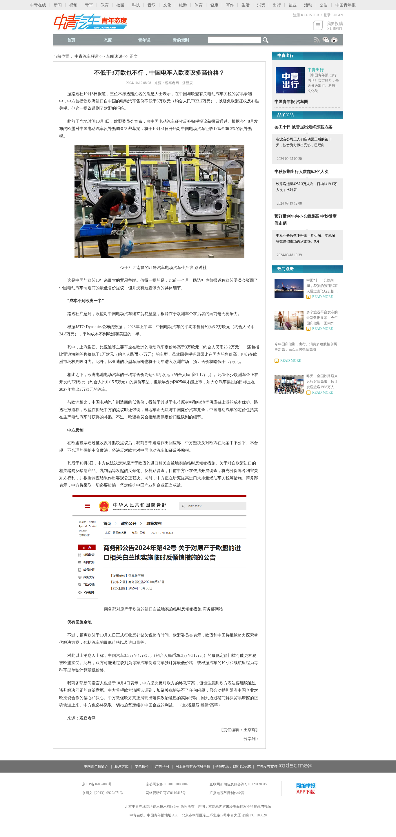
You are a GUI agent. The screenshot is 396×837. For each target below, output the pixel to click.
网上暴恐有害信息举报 (192, 766)
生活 (245, 5)
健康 (214, 5)
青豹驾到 (181, 40)
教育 (105, 5)
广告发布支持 (267, 766)
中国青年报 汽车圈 (291, 102)
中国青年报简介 (96, 766)
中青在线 (38, 5)
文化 (167, 5)
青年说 (144, 40)
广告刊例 (162, 766)
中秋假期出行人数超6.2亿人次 (301, 171)
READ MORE (322, 297)
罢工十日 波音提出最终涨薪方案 (304, 127)
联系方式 (121, 766)
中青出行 (316, 70)
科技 (136, 5)
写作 (230, 5)
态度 (108, 40)
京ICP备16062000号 (97, 784)
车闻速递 (114, 56)
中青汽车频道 (87, 56)
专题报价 (142, 766)
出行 (277, 5)
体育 (199, 5)
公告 (324, 5)
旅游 (183, 5)
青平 (89, 5)
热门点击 (285, 269)
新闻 (58, 5)
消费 (261, 5)
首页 (71, 40)
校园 (120, 5)
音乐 (152, 5)
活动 (308, 5)
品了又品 (285, 115)
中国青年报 (345, 5)
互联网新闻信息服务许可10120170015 (238, 784)
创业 (292, 5)
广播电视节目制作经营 (227, 793)
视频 (73, 5)
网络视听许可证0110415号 (166, 793)
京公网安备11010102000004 (167, 784)
